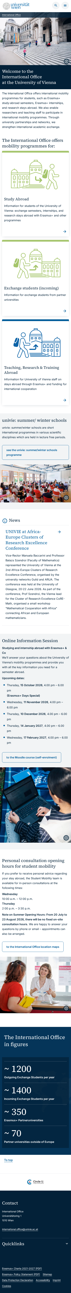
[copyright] (66, 61)
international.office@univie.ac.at (20, 1229)
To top (8, 1160)
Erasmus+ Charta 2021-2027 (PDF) (22, 1268)
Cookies (6, 1285)
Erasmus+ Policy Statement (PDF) (21, 1274)
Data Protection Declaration (17, 1280)
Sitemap (47, 1274)
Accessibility (43, 1280)
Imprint (57, 1280)
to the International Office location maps (32, 946)
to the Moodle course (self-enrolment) (31, 757)
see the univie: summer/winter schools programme (31, 452)
